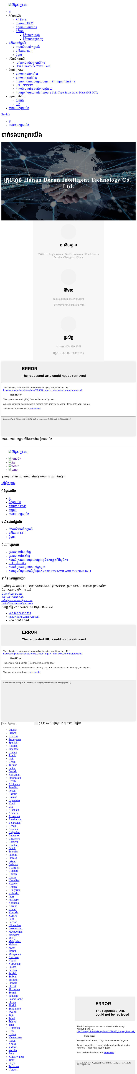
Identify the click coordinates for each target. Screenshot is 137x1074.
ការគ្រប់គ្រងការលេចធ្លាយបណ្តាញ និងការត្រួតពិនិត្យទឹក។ (45, 81)
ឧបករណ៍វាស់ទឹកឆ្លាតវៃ (28, 46)
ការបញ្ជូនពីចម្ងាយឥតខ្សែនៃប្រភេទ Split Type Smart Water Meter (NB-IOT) (57, 92)
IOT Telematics (24, 84)
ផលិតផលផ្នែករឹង (17, 43)
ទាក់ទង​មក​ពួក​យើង (19, 108)
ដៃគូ (18, 104)
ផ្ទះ (10, 11)
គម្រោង (20, 100)
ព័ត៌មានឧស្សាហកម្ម (33, 39)
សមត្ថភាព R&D (24, 23)
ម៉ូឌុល (19, 54)
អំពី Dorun (21, 19)
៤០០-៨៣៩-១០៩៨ (11, 593)
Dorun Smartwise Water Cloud (33, 65)
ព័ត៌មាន (20, 31)
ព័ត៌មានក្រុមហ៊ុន (31, 35)
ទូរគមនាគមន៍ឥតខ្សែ (26, 77)
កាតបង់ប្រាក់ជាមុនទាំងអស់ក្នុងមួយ (34, 88)
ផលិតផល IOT (24, 50)
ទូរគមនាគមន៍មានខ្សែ (27, 73)
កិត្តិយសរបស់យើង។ (26, 27)
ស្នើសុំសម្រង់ (8, 483)
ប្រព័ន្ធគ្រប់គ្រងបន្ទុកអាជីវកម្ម (30, 62)
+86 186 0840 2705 (12, 597)
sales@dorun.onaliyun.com (68, 298)
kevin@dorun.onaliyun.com (68, 304)
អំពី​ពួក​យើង (15, 502)
